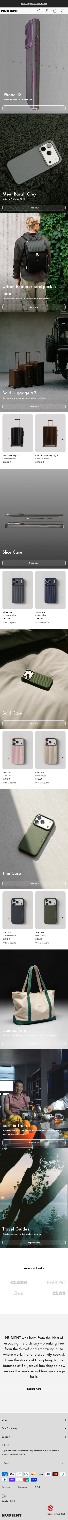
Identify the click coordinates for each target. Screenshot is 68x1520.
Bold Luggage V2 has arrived (34, 3)
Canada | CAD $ (8, 1501)
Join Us (6, 1445)
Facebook (6, 1487)
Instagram (23, 1487)
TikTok (37, 1487)
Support (6, 1436)
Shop (4, 1420)
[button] (39, 11)
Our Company (9, 1428)
